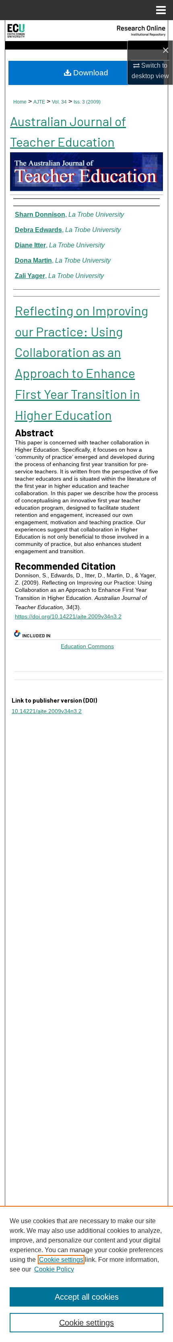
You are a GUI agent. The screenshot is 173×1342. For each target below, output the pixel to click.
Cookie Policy (54, 1269)
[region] (86, 1274)
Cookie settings (61, 1259)
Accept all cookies (87, 1296)
